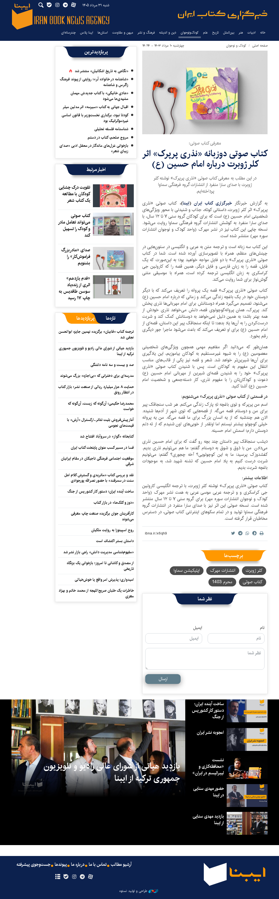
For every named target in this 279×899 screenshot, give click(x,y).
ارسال (163, 679)
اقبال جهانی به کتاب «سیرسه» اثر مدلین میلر (95, 107)
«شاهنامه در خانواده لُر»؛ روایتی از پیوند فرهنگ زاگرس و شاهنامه (94, 82)
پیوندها (61, 864)
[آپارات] (90, 877)
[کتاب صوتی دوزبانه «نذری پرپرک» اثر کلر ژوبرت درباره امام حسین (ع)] (205, 92)
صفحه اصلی (260, 45)
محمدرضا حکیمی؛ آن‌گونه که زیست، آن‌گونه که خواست (101, 406)
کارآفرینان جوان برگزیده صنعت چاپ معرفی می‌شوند (102, 516)
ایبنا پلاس (86, 32)
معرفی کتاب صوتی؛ (205, 143)
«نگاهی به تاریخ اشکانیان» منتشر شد (101, 71)
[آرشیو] (57, 877)
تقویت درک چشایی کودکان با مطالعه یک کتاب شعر (74, 194)
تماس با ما (98, 864)
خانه (262, 32)
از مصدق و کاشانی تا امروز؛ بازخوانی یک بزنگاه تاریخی (100, 565)
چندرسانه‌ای (68, 32)
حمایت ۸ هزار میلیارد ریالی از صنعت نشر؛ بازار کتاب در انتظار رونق (96, 389)
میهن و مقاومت (122, 32)
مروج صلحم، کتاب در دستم (108, 137)
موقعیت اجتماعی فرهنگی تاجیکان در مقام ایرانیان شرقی (97, 461)
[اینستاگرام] (74, 877)
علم (205, 32)
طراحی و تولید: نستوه (133, 891)
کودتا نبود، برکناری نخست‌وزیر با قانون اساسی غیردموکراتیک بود (95, 118)
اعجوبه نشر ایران (210, 732)
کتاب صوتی (252, 582)
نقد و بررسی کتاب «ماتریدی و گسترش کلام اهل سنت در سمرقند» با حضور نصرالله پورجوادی (99, 478)
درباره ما (77, 864)
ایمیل (197, 628)
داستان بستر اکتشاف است (115, 541)
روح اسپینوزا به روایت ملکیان (112, 530)
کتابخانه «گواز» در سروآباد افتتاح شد (107, 436)
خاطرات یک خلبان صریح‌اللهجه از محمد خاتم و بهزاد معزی (96, 593)
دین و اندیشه (167, 32)
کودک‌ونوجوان (190, 32)
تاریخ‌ (215, 32)
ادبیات (251, 32)
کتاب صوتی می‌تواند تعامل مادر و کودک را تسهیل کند (74, 225)
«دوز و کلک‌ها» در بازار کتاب (114, 503)
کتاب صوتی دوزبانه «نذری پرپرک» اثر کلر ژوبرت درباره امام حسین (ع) (205, 158)
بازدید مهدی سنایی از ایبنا (208, 820)
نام (262, 628)
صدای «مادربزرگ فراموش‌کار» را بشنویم (75, 256)
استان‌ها (103, 32)
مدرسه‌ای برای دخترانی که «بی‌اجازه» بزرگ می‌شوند (97, 376)
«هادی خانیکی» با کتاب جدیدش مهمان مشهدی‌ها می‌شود (99, 96)
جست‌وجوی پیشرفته (33, 864)
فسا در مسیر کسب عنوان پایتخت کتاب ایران (102, 448)
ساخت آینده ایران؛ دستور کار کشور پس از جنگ (101, 491)
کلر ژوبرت (254, 570)
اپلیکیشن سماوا (187, 570)
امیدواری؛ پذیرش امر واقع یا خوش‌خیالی (104, 580)
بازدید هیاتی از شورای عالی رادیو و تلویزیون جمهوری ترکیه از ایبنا (96, 351)
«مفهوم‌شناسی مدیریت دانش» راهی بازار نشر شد (98, 552)
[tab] (110, 318)
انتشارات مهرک (222, 570)
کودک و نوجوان (236, 45)
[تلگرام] (82, 877)
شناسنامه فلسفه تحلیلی (111, 129)
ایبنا (223, 15)
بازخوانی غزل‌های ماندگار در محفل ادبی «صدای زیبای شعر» (93, 148)
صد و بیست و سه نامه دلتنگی (112, 365)
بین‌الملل (228, 32)
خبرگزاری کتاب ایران (214, 203)
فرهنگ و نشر (146, 32)
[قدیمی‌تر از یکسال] (113, 195)
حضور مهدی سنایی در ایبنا (208, 792)
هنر (241, 32)
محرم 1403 (222, 582)
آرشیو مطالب (121, 864)
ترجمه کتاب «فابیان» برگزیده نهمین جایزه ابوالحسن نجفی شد (96, 334)
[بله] (65, 877)
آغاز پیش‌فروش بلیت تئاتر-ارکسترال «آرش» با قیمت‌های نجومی (100, 422)
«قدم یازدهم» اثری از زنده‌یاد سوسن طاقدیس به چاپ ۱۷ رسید (74, 288)
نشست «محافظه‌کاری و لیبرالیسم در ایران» (208, 766)
